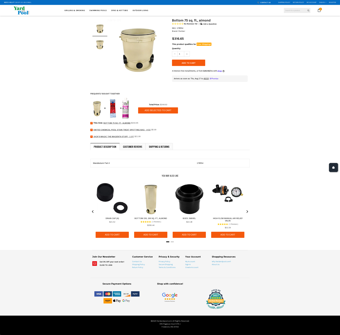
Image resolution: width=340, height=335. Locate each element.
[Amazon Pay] (107, 301)
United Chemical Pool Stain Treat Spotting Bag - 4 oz (122, 130)
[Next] (247, 211)
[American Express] (117, 294)
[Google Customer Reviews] (170, 297)
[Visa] (98, 294)
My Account (311, 2)
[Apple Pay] (117, 301)
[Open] (333, 167)
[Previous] (93, 211)
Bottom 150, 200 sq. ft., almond (151, 218)
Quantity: (176, 48)
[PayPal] (135, 294)
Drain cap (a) (112, 218)
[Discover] (126, 294)
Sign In (322, 2)
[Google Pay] (126, 301)
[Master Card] (107, 294)
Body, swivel (189, 218)
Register (332, 2)
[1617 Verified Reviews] (170, 309)
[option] (62, 2)
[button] (178, 24)
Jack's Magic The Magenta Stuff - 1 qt (113, 137)
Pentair (181, 31)
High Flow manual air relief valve (228, 219)
